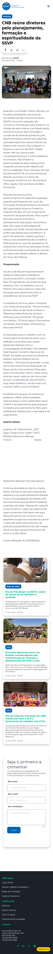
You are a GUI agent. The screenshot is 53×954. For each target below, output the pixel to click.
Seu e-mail (13, 794)
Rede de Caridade (11, 891)
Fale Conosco (8, 914)
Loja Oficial (7, 882)
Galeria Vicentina (10, 896)
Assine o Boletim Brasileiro (15, 887)
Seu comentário (15, 806)
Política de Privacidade (13, 919)
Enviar (14, 830)
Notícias (7, 16)
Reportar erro (43, 949)
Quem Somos (9, 910)
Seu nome (12, 781)
